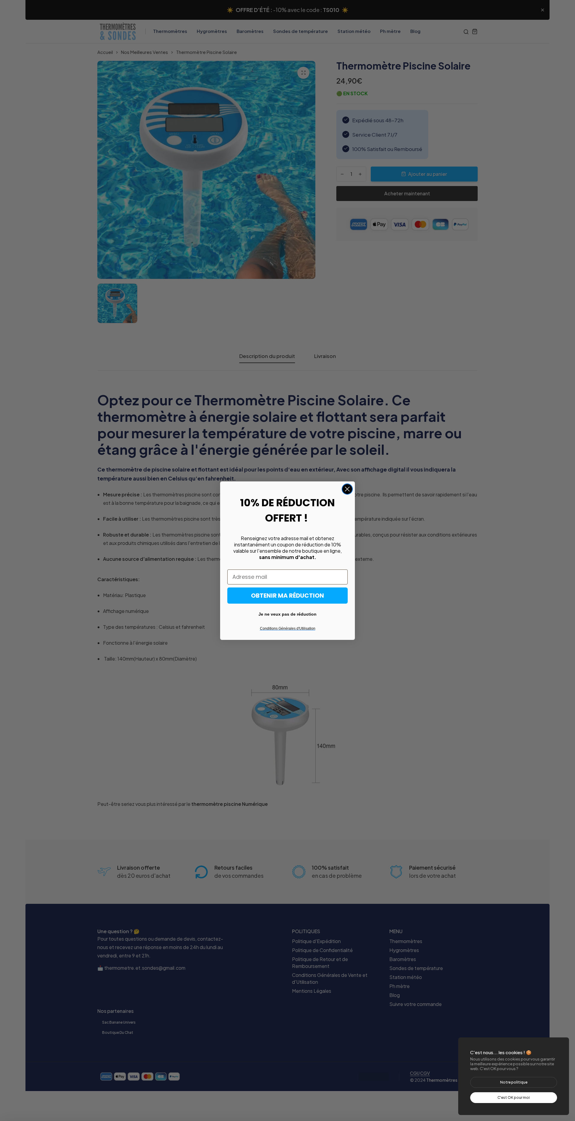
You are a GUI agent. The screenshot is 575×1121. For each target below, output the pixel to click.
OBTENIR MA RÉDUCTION (287, 595)
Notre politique (513, 1082)
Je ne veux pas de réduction (287, 614)
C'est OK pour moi (513, 1097)
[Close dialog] (347, 489)
